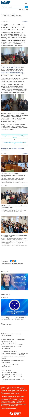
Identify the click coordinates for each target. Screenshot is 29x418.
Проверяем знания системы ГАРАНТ (12, 345)
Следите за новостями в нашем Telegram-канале (14, 136)
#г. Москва (25, 21)
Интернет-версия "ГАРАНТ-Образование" (13, 339)
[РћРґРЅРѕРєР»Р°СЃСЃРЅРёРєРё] (13, 261)
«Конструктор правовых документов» (12, 72)
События (15, 14)
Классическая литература (9, 372)
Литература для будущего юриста (12, 374)
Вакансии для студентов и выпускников (12, 360)
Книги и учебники (6, 370)
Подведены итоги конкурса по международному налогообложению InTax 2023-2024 (13, 175)
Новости (9, 14)
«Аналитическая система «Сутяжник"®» (12, 74)
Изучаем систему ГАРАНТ (8, 341)
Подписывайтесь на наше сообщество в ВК (14, 143)
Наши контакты (5, 362)
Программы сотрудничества (9, 351)
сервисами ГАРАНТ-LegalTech (11, 67)
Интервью (5, 271)
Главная (3, 14)
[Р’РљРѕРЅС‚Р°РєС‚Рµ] (11, 261)
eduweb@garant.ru (12, 408)
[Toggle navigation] (26, 2)
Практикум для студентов (9, 343)
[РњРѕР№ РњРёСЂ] (15, 261)
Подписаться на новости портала (12, 263)
